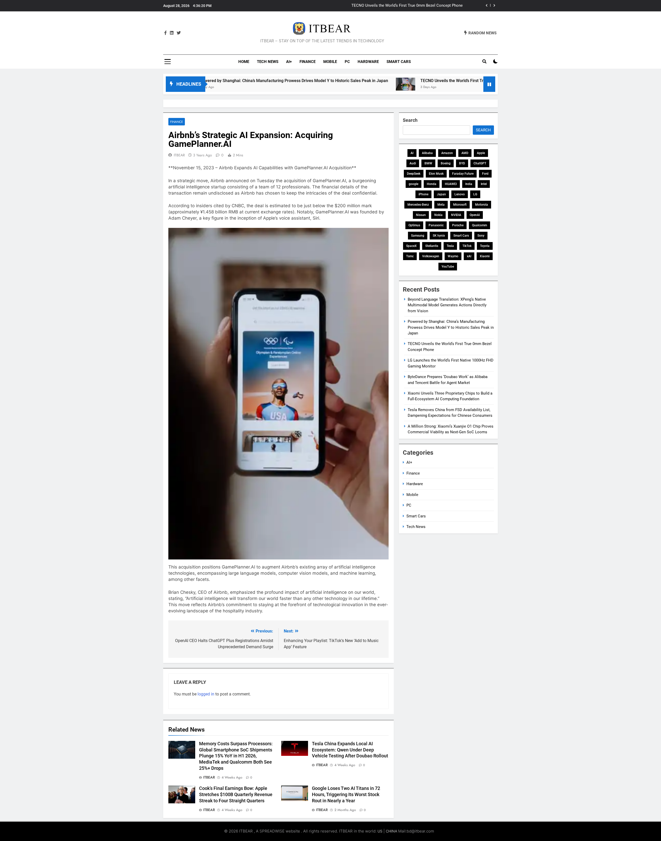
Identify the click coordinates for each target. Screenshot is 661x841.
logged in (206, 694)
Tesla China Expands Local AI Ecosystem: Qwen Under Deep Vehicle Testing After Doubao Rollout (350, 750)
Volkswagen (430, 256)
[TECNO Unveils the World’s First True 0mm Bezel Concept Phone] (357, 84)
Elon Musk (436, 173)
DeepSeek (413, 173)
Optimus (414, 225)
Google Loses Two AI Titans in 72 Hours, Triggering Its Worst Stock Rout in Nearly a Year (346, 794)
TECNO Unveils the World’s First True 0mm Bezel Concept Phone (431, 80)
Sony (480, 235)
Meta (441, 204)
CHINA (391, 831)
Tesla (450, 246)
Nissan (421, 215)
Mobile (330, 61)
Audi (413, 163)
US (379, 831)
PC (347, 61)
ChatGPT (480, 163)
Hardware (368, 61)
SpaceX (411, 246)
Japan (441, 194)
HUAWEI (451, 184)
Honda (431, 184)
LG (475, 194)
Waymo (453, 256)
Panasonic (436, 225)
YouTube (448, 266)
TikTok (466, 246)
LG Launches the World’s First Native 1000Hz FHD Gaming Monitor (405, 6)
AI (412, 153)
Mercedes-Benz (418, 204)
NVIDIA (456, 215)
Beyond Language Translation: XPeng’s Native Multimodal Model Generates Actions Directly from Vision (447, 305)
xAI (469, 256)
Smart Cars (399, 61)
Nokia (438, 215)
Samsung (417, 235)
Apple (481, 153)
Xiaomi (485, 256)
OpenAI (475, 215)
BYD (462, 163)
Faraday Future (463, 173)
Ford (485, 173)
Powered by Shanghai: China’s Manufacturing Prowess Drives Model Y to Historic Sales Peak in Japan (245, 80)
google (413, 184)
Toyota (485, 246)
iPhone (423, 194)
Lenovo (459, 194)
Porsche (457, 225)
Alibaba (427, 153)
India (468, 184)
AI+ (289, 61)
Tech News (267, 61)
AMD (464, 153)
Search (410, 120)
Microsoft (460, 204)
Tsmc (410, 256)
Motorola (481, 204)
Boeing (446, 163)
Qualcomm (479, 225)
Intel (484, 184)
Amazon (447, 153)
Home (243, 61)
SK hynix (439, 235)
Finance (308, 61)
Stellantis (431, 246)
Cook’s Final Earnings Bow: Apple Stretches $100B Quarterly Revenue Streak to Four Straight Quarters (235, 794)
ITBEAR (179, 155)
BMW (428, 163)
